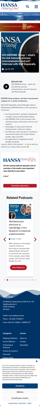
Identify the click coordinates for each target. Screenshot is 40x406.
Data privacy (22, 403)
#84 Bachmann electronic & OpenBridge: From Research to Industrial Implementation (19, 227)
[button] (37, 361)
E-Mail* (6, 176)
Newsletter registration (20, 186)
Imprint (29, 403)
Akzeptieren (20, 386)
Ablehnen (20, 392)
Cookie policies (12, 403)
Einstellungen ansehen (20, 398)
